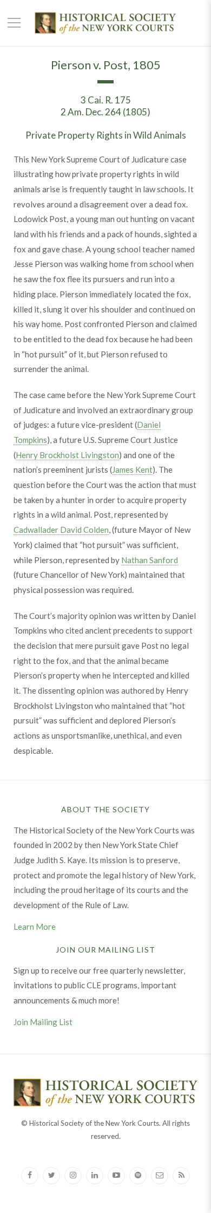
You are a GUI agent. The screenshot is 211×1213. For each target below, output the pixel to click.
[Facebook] (29, 1175)
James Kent (132, 469)
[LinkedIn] (94, 1175)
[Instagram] (73, 1175)
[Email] (159, 1175)
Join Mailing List (43, 1022)
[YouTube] (116, 1175)
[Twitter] (51, 1175)
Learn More (35, 926)
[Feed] (181, 1175)
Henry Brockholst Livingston (67, 455)
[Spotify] (138, 1175)
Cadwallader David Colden (61, 529)
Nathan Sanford (149, 560)
